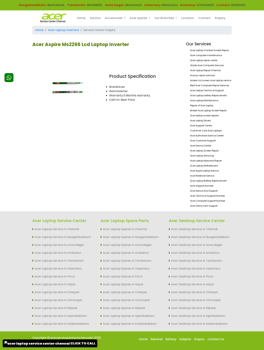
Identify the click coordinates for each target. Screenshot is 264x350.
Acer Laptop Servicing (202, 155)
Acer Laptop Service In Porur (55, 276)
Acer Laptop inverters (63, 30)
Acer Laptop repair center (203, 60)
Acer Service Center (200, 145)
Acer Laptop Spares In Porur (123, 276)
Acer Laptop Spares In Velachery (126, 268)
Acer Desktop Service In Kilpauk (193, 308)
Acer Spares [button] (139, 18)
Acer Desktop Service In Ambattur (195, 252)
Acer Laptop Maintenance (204, 100)
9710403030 (205, 5)
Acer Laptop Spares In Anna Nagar (127, 245)
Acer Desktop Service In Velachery (195, 268)
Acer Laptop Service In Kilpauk (56, 308)
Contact (204, 18)
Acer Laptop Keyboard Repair (206, 160)
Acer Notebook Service (202, 175)
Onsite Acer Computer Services (207, 65)
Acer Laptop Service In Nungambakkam (63, 237)
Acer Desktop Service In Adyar (192, 284)
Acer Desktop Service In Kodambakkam (199, 323)
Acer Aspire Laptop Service (204, 170)
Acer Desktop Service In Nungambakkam (200, 237)
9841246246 (55, 5)
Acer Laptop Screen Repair (204, 150)
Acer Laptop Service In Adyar (55, 284)
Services (156, 339)
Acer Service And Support (204, 190)
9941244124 (169, 5)
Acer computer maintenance (206, 55)
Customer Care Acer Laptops (206, 130)
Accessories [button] (114, 18)
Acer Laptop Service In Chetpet (57, 292)
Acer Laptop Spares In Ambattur (126, 252)
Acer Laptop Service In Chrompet (58, 300)
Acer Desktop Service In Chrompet (196, 300)
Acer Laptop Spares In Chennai (125, 229)
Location (187, 18)
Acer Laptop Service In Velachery (58, 268)
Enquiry (220, 18)
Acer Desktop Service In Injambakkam (198, 316)
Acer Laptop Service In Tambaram (59, 260)
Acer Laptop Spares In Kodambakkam (130, 323)
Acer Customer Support (203, 140)
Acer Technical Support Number (207, 195)
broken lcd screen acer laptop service (210, 80)
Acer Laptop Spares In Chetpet (125, 292)
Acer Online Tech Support (203, 205)
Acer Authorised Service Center (207, 135)
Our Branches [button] (164, 18)
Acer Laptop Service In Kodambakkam (62, 323)
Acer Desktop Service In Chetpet (194, 292)
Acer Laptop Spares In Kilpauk (124, 308)
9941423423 (133, 5)
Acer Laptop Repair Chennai (205, 70)
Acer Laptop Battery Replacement (208, 180)
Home (81, 18)
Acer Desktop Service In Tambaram (196, 260)
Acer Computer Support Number (207, 200)
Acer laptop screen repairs (204, 115)
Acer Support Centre (201, 125)
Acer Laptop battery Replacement (208, 95)
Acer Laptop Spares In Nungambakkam (131, 237)
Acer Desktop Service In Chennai (194, 229)
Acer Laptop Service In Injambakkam (61, 316)
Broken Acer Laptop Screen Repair (208, 110)
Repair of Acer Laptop (201, 105)
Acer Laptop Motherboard (204, 165)
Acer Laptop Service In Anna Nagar (59, 245)
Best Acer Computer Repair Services (209, 85)
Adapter (185, 339)
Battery (171, 339)
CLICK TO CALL (83, 343)
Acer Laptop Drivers (200, 120)
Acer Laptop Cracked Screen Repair (209, 50)
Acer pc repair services (202, 75)
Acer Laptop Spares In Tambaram (127, 260)
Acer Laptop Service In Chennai (57, 229)
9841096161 (94, 5)
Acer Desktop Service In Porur (192, 276)
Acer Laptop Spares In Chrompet (126, 300)
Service (95, 18)
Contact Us (215, 339)
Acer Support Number (201, 185)
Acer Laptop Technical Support (207, 90)
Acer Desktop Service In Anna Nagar (197, 245)
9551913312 (238, 5)
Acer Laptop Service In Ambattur (58, 252)
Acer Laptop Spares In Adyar (123, 284)
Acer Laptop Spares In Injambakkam (128, 316)
